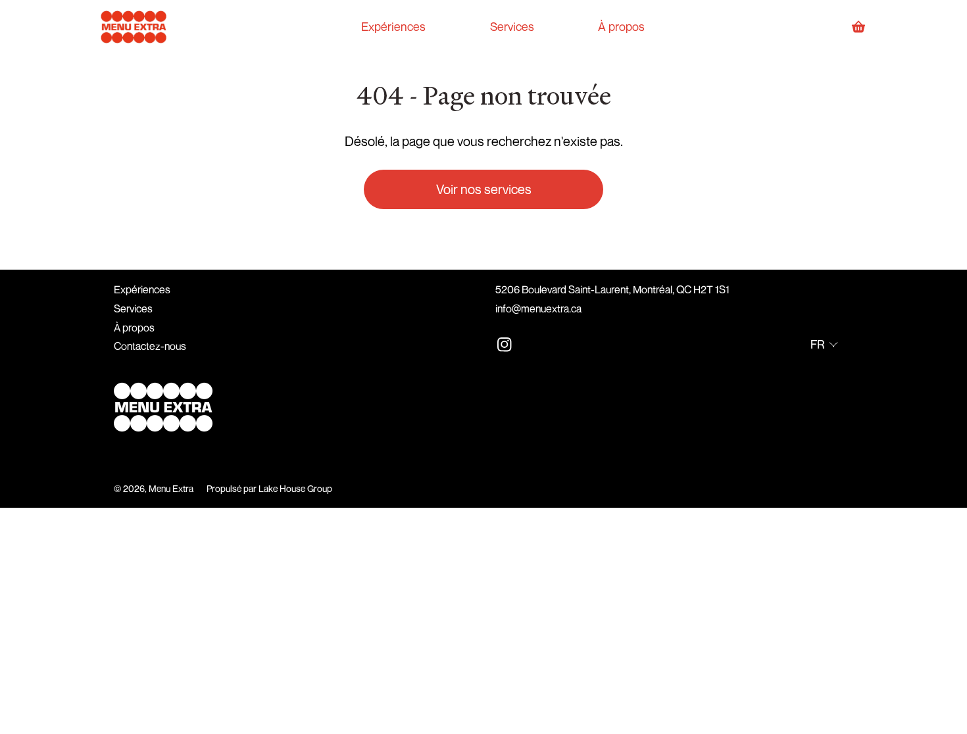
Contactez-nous (150, 346)
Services (133, 308)
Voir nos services (484, 189)
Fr (817, 344)
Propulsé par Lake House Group (269, 488)
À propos (134, 327)
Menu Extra (171, 488)
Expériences (142, 289)
